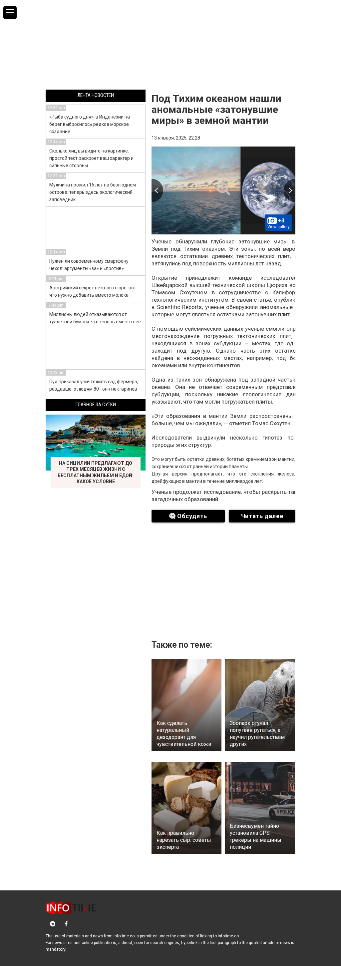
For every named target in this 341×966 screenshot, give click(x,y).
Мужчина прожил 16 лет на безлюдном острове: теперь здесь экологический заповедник (92, 192)
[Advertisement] (170, 44)
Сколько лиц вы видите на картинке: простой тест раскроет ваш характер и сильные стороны (91, 158)
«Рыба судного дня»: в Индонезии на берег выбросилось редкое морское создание (89, 124)
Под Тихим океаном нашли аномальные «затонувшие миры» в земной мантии (216, 109)
